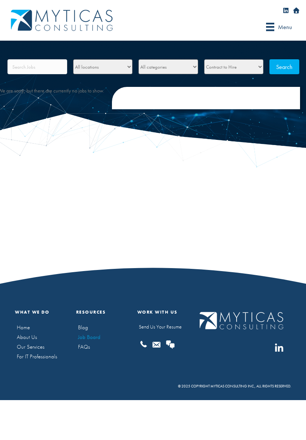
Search (284, 67)
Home (23, 327)
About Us (27, 337)
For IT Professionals (37, 356)
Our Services (30, 347)
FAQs (84, 347)
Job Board (89, 337)
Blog (83, 327)
